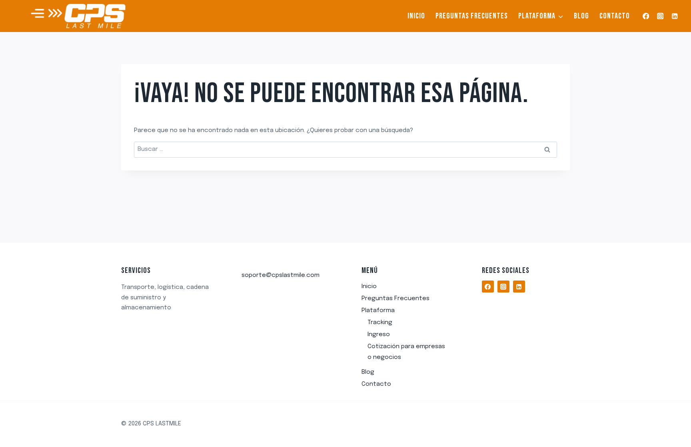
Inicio (416, 16)
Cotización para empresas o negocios (406, 352)
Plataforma (378, 310)
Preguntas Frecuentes (471, 16)
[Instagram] (660, 16)
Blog (581, 16)
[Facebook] (645, 16)
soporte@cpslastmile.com (281, 275)
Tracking (379, 322)
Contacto (614, 16)
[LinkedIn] (674, 16)
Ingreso (378, 334)
